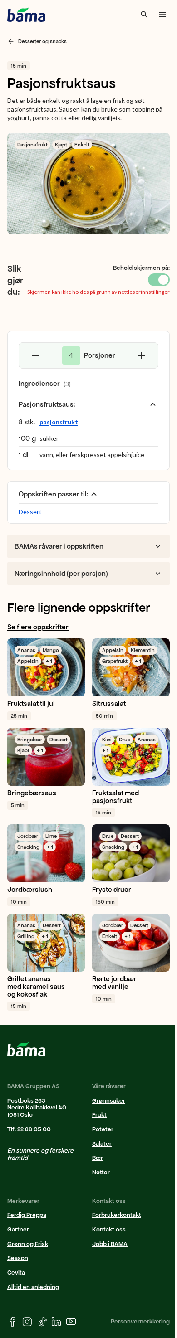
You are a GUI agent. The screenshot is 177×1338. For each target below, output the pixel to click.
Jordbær (27, 836)
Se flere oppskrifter (38, 627)
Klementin (143, 650)
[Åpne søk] (144, 14)
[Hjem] (26, 14)
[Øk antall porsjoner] (142, 355)
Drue (124, 739)
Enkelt (81, 144)
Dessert (30, 512)
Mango (51, 650)
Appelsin (28, 661)
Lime (51, 836)
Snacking (28, 847)
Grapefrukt (115, 661)
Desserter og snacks (42, 41)
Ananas (26, 650)
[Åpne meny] (162, 14)
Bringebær (29, 739)
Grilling (25, 936)
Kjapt (61, 144)
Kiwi (107, 739)
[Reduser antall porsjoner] (35, 355)
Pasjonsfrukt (32, 144)
